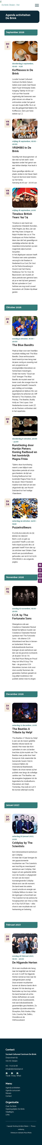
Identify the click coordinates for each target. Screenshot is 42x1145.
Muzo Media (27, 1133)
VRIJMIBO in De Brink (21, 150)
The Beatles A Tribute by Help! (22, 731)
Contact (9, 1096)
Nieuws (8, 1093)
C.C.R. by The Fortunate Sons (21, 617)
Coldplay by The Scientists (22, 845)
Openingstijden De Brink (15, 1109)
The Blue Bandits (23, 345)
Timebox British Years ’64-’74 (22, 216)
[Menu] (36, 5)
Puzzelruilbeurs (21, 527)
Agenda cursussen (13, 1090)
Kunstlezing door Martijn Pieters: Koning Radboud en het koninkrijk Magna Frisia (24, 452)
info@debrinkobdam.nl (14, 1069)
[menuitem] (36, 5)
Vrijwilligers (10, 1112)
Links (8, 1114)
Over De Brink (11, 1106)
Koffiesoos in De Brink (22, 72)
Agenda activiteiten (13, 1088)
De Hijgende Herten (24, 962)
